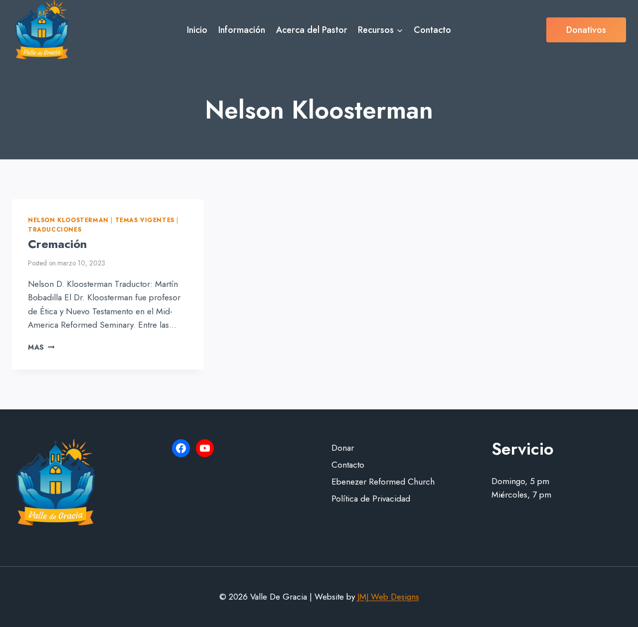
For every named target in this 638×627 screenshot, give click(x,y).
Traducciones (54, 229)
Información (241, 29)
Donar (342, 448)
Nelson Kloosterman (68, 220)
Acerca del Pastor (311, 29)
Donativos (586, 29)
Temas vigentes (144, 220)
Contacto (432, 29)
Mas (41, 347)
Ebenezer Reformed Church (383, 482)
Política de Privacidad (370, 498)
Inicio (197, 29)
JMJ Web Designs (388, 597)
